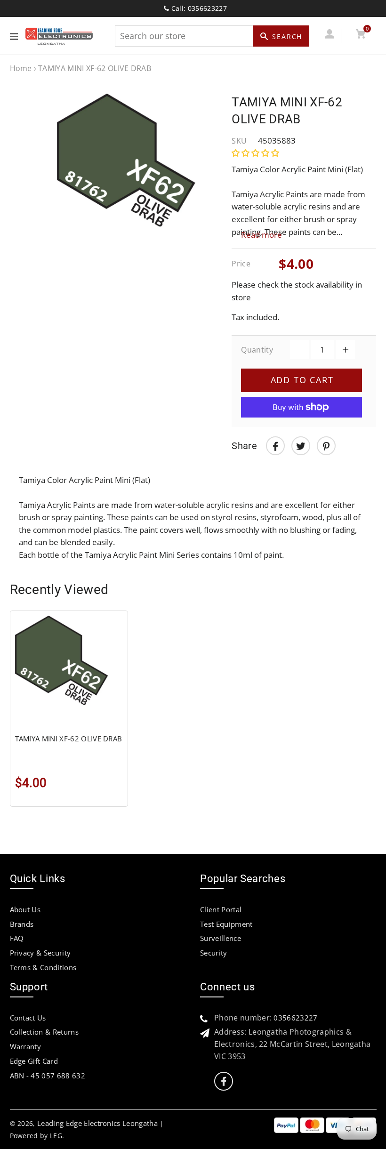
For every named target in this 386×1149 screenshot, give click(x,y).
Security (213, 952)
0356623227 (295, 1017)
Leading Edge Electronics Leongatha (97, 1123)
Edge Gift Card (34, 1061)
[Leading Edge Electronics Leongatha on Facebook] (223, 1081)
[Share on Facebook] (275, 445)
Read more (261, 234)
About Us (25, 909)
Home (21, 68)
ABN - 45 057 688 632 (47, 1075)
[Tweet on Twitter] (300, 445)
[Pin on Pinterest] (326, 445)
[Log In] (330, 35)
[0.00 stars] (256, 152)
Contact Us (28, 1017)
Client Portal (220, 909)
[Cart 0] (361, 35)
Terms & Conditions (43, 967)
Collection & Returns (44, 1032)
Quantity (257, 350)
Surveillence (220, 938)
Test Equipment (226, 924)
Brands (22, 924)
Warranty (25, 1046)
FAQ (17, 938)
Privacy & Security (40, 952)
